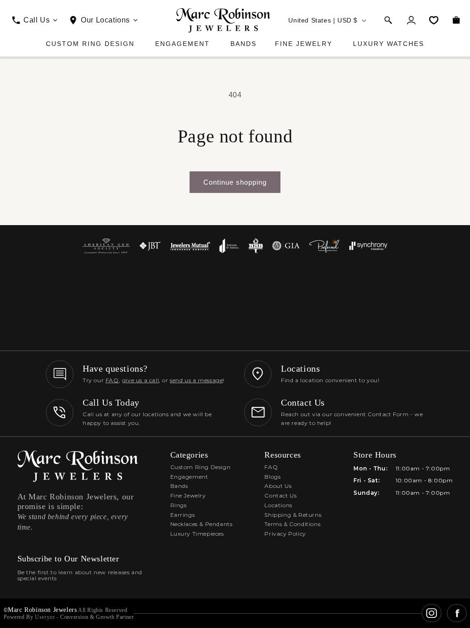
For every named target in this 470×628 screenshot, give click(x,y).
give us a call (140, 380)
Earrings (182, 515)
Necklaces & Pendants (201, 524)
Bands (243, 43)
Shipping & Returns (292, 515)
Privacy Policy (285, 534)
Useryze (45, 617)
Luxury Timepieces (197, 534)
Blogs (272, 477)
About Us (277, 486)
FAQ (112, 380)
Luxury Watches (388, 43)
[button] (388, 20)
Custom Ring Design (90, 43)
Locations (278, 505)
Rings (178, 505)
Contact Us (280, 495)
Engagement (182, 43)
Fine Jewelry (303, 43)
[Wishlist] (434, 20)
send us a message (196, 380)
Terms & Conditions (292, 524)
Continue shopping (235, 182)
